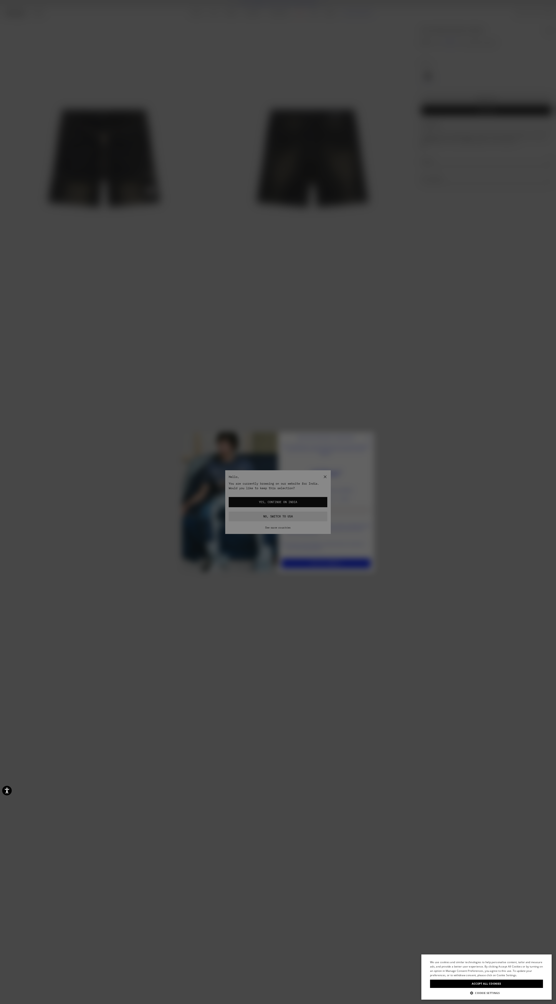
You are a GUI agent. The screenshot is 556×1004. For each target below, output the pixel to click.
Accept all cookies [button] (486, 984)
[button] (486, 993)
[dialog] (486, 977)
